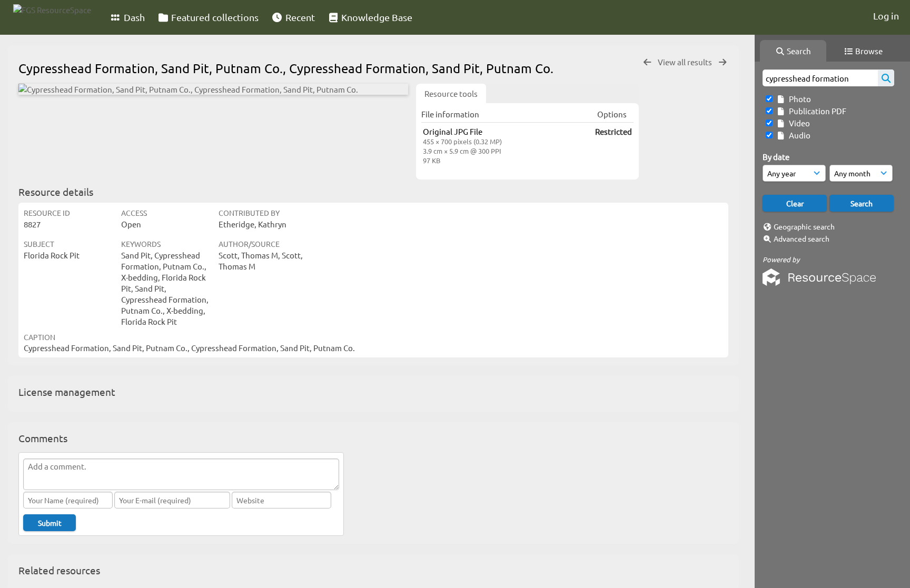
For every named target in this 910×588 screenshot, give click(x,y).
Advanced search (801, 238)
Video (798, 123)
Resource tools (451, 93)
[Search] (886, 77)
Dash (133, 17)
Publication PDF (816, 111)
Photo (798, 99)
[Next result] (722, 62)
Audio (798, 135)
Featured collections (214, 17)
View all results (686, 62)
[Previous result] (647, 62)
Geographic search (804, 226)
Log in (886, 15)
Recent (299, 17)
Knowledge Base (375, 17)
